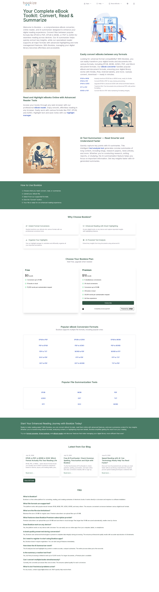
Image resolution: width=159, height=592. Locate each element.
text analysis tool (96, 148)
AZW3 (43, 398)
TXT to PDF (116, 363)
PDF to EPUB (43, 345)
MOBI (79, 392)
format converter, (32, 433)
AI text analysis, (44, 433)
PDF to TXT (43, 351)
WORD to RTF (115, 351)
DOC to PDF (43, 357)
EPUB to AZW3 (79, 340)
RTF (43, 404)
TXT (115, 398)
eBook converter (108, 67)
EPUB (43, 392)
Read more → (30, 473)
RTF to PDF (79, 357)
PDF (115, 392)
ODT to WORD (79, 363)
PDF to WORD (115, 345)
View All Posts (29, 480)
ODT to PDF (43, 363)
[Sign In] (134, 3)
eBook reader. (40, 108)
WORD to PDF (79, 351)
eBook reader (58, 433)
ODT (79, 398)
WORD (115, 404)
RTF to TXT (116, 357)
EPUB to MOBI (116, 340)
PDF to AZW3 (79, 345)
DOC (79, 404)
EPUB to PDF (43, 340)
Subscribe (108, 303)
